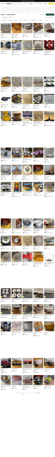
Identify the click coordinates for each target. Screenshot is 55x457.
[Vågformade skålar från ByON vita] (49, 309)
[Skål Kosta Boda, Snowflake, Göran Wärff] (27, 380)
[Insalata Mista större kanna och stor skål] (6, 380)
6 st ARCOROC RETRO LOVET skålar (16, 88)
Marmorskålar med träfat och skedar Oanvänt (5, 88)
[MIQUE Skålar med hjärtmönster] (17, 170)
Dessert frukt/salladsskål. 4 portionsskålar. (49, 176)
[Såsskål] (49, 241)
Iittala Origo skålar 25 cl (48, 299)
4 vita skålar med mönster (16, 299)
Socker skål (14, 386)
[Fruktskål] (49, 99)
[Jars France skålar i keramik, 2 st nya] (6, 116)
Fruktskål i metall (4, 262)
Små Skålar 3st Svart (4, 104)
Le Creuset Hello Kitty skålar (16, 230)
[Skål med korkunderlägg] (27, 45)
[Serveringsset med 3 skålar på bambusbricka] (38, 82)
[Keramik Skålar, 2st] (6, 45)
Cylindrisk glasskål (47, 386)
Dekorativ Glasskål (25, 246)
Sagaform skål (25, 262)
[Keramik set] (6, 326)
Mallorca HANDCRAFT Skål (16, 104)
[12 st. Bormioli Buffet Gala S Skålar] (38, 28)
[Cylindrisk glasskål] (49, 380)
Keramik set (3, 332)
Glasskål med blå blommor (16, 158)
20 (34, 392)
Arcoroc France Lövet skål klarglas (5, 35)
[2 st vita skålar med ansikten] (17, 45)
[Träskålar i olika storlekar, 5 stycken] (38, 326)
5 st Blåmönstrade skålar (5, 299)
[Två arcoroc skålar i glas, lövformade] (27, 82)
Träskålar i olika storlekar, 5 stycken (38, 333)
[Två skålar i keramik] (38, 293)
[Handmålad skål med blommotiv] (27, 170)
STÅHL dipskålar (14, 368)
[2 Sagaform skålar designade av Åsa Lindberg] (27, 116)
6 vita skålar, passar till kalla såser (49, 88)
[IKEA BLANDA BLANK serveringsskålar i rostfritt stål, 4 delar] (27, 223)
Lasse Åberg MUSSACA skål (27, 332)
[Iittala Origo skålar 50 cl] (6, 309)
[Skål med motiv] (6, 241)
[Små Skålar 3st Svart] (6, 99)
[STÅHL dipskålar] (17, 363)
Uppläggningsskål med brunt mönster (16, 316)
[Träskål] (49, 326)
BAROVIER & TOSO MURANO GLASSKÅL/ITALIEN (4, 369)
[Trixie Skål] (17, 241)
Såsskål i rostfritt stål (37, 386)
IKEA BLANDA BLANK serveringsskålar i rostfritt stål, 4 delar (27, 230)
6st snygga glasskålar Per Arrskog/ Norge (48, 52)
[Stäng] (54, 1)
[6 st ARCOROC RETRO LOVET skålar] (17, 82)
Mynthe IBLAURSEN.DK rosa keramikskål (38, 369)
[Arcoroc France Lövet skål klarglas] (6, 28)
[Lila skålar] (38, 153)
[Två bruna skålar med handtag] (38, 170)
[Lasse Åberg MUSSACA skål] (27, 326)
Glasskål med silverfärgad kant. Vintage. (5, 176)
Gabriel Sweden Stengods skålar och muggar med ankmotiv (38, 263)
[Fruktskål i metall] (6, 257)
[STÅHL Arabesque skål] (49, 363)
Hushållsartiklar (5, 17)
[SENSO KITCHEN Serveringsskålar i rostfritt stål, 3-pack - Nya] (27, 153)
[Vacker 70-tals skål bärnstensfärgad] (17, 28)
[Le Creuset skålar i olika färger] (49, 187)
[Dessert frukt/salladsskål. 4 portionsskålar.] (49, 170)
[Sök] (25, 4)
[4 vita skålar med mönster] (17, 293)
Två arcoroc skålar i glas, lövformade (26, 88)
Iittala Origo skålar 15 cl (26, 299)
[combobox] (19, 4)
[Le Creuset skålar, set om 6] (27, 187)
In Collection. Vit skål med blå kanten (48, 159)
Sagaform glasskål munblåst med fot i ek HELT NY (49, 263)
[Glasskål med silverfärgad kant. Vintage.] (6, 170)
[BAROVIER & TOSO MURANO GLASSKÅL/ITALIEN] (6, 363)
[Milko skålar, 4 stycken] (6, 187)
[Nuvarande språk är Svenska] (31, 4)
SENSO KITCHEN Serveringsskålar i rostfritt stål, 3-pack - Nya (27, 159)
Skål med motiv (3, 246)
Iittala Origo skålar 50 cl (5, 315)
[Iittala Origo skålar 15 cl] (27, 293)
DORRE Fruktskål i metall (37, 51)
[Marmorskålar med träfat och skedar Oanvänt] (6, 82)
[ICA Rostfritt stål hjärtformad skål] (38, 99)
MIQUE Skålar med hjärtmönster (15, 176)
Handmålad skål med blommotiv (26, 176)
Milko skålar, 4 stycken (5, 192)
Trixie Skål (13, 246)
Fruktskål (45, 104)
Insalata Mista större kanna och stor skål (5, 387)
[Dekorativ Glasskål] (27, 241)
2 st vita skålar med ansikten (15, 52)
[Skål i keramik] (27, 28)
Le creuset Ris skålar (37, 192)
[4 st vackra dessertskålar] (6, 153)
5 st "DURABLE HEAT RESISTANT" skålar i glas (37, 123)
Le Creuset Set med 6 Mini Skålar (16, 193)
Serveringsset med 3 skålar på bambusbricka (38, 88)
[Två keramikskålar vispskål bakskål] (49, 223)
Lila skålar (35, 158)
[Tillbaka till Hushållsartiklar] (1, 17)
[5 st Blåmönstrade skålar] (6, 293)
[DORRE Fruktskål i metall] (38, 45)
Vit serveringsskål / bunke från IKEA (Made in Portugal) (37, 230)
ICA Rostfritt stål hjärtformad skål (36, 105)
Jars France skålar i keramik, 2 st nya (6, 123)
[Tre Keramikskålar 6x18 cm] (17, 116)
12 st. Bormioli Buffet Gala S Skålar (38, 35)
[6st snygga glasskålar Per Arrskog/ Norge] (49, 45)
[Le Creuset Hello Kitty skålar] (17, 223)
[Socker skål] (17, 380)
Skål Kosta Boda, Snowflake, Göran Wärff (26, 387)
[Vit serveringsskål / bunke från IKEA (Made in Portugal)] (38, 223)
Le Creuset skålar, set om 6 (27, 192)
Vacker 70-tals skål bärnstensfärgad (15, 35)
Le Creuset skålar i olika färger (48, 193)
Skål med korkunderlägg (26, 51)
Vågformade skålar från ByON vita (48, 316)
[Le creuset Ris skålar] (38, 187)
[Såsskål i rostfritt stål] (38, 380)
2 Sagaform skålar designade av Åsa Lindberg (27, 123)
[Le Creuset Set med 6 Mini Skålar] (17, 187)
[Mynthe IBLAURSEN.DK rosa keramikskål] (38, 363)
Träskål (45, 332)
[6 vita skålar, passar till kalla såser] (49, 82)
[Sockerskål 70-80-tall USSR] (38, 309)
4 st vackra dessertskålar (5, 158)
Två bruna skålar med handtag (37, 176)
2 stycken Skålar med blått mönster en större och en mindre (27, 316)
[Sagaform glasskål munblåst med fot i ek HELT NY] (49, 257)
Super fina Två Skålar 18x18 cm (49, 123)
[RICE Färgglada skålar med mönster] (27, 363)
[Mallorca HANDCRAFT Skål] (17, 99)
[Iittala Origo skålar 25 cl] (49, 293)
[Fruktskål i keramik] (49, 28)
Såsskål (45, 246)
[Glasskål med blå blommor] (17, 153)
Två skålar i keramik (36, 299)
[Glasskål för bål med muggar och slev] (27, 99)
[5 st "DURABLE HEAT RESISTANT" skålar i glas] (38, 116)
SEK (34, 3)
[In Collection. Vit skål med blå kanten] (49, 153)
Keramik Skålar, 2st (4, 51)
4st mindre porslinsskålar (16, 332)
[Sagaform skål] (27, 257)
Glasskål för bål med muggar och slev (26, 105)
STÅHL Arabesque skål (48, 368)
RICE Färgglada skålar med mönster (27, 369)
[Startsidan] (8, 4)
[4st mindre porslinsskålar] (17, 326)
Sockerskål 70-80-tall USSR (38, 315)
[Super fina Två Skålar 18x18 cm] (49, 116)
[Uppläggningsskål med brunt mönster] (17, 309)
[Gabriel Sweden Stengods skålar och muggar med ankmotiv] (38, 257)
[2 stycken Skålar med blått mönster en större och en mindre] (27, 309)
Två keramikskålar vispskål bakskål (48, 230)
